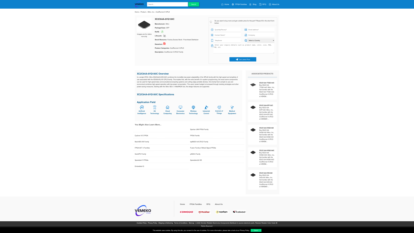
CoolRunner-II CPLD (163, 12)
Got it (256, 230)
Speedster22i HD (196, 160)
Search (193, 4)
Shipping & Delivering (166, 223)
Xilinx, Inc (151, 12)
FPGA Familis (195, 135)
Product (143, 12)
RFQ (264, 4)
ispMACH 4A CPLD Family (199, 142)
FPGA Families (241, 4)
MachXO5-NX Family (142, 142)
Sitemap (191, 223)
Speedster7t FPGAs (141, 160)
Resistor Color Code (268, 223)
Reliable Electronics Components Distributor (222, 223)
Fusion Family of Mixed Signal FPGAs (203, 148)
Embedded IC (139, 166)
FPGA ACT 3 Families (142, 148)
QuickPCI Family (140, 154)
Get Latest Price (244, 59)
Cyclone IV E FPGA (141, 135)
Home (226, 4)
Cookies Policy (142, 223)
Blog (254, 4)
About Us (275, 4)
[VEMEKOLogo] (139, 7)
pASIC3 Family (195, 154)
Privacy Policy (244, 230)
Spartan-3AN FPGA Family (199, 129)
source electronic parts (246, 223)
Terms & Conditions (181, 223)
